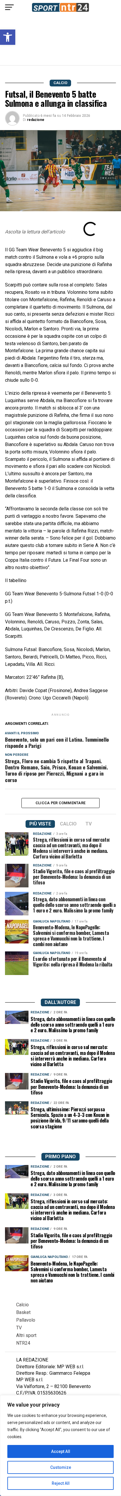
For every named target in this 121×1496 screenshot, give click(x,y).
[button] (7, 37)
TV (19, 1327)
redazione (35, 120)
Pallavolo (25, 1320)
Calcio (22, 1304)
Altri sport (26, 1335)
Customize (60, 1467)
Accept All (60, 1451)
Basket (23, 1312)
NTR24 (23, 1343)
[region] (60, 1445)
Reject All (61, 1483)
